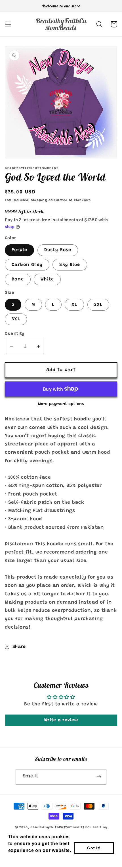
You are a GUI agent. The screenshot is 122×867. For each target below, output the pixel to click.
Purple (19, 250)
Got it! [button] (94, 848)
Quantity (14, 334)
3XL (16, 319)
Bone (18, 279)
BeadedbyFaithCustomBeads (57, 827)
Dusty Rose (57, 250)
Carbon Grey (27, 265)
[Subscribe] (99, 777)
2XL (98, 304)
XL (74, 304)
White (47, 279)
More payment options (61, 404)
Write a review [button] (61, 720)
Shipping (39, 200)
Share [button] (19, 647)
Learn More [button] (22, 858)
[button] (8, 24)
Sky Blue (69, 265)
